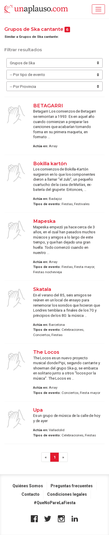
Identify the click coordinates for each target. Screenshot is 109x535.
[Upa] (16, 419)
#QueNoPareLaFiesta (55, 502)
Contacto (31, 494)
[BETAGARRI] (16, 114)
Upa (38, 410)
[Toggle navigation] (98, 9)
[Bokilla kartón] (16, 172)
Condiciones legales (67, 494)
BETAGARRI (48, 106)
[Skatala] (16, 298)
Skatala (42, 289)
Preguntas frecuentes (72, 486)
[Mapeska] (16, 230)
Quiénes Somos (27, 486)
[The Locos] (16, 361)
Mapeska (44, 221)
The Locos (46, 352)
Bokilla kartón (50, 163)
